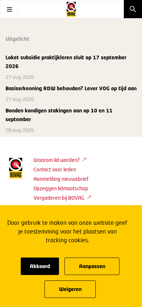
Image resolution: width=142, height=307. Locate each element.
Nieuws (14, 111)
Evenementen (47, 111)
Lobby (107, 111)
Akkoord (40, 266)
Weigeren (70, 289)
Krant (12, 126)
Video (129, 111)
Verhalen (82, 111)
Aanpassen (92, 266)
